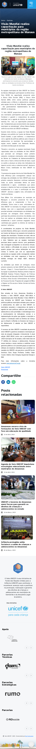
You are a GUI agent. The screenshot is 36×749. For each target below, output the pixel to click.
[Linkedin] (8, 382)
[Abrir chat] (31, 744)
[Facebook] (3, 382)
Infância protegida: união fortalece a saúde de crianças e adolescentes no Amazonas (16, 544)
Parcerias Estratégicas (9, 683)
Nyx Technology (29, 736)
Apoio (5, 629)
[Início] (4, 4)
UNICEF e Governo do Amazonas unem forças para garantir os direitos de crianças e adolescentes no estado (16, 505)
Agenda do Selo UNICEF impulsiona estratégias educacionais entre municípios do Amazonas (17, 466)
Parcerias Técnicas (7, 655)
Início (3, 20)
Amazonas (4, 369)
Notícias (10, 20)
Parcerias (7, 710)
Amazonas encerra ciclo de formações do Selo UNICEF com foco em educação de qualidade (16, 428)
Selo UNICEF (5, 367)
